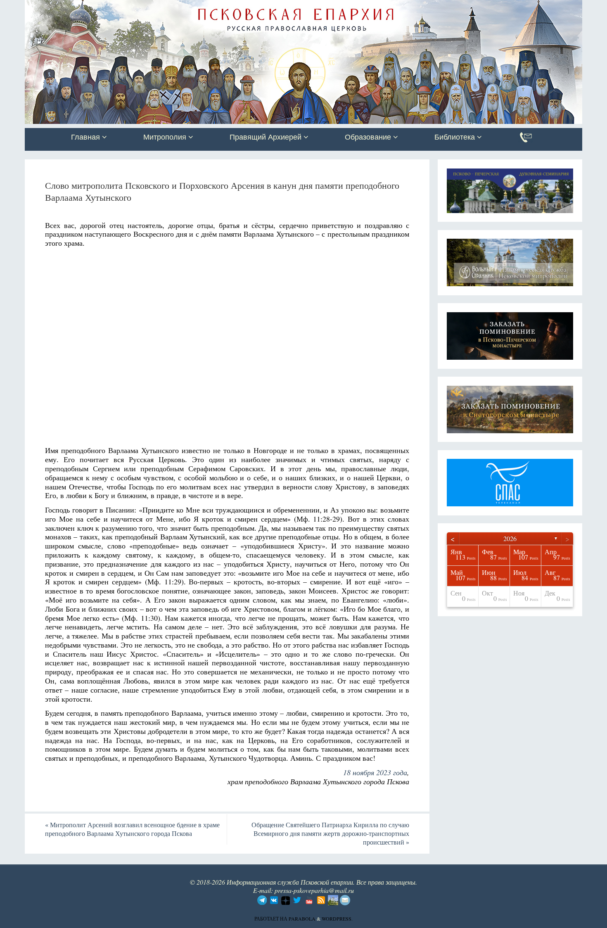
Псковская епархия (141, 7)
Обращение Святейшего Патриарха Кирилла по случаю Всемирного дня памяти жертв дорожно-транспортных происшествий (330, 833)
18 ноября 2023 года (375, 772)
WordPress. (337, 918)
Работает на (271, 918)
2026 (510, 538)
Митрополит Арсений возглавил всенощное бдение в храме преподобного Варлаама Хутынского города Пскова (132, 829)
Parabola (302, 918)
